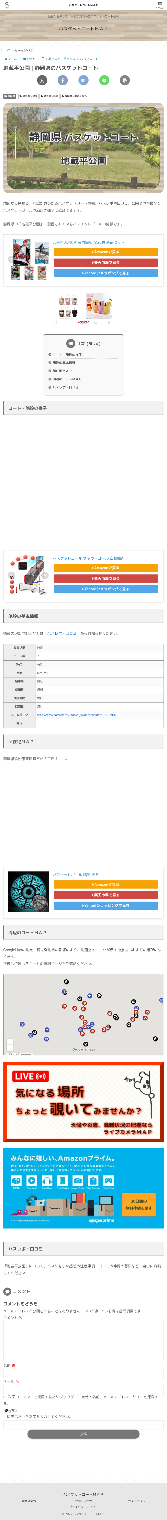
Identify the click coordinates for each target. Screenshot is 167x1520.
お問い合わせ (83, 1501)
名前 (9, 1365)
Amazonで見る (106, 251)
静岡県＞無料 (51, 96)
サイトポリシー (138, 1501)
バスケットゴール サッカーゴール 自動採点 (88, 558)
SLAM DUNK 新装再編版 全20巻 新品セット (89, 242)
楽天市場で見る (107, 262)
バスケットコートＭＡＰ (83, 5)
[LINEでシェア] (104, 80)
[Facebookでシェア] (63, 80)
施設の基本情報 (64, 363)
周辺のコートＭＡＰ (67, 379)
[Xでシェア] (42, 80)
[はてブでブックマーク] (83, 80)
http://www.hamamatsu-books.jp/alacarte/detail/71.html (77, 715)
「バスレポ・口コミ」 (62, 633)
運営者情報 (29, 1501)
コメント (13, 1317)
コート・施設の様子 (67, 355)
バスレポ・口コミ (66, 387)
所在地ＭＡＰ (62, 371)
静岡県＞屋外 (30, 96)
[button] (125, 80)
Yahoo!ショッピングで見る (107, 273)
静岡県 (11, 96)
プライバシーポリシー (83, 1507)
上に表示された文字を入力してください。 (38, 1416)
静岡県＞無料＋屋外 (76, 96)
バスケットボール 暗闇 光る (76, 874)
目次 (80, 343)
